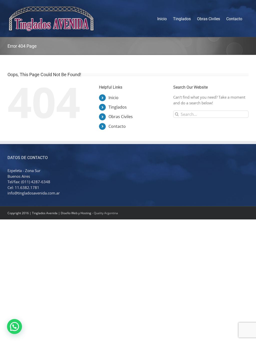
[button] (14, 326)
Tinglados (117, 107)
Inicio (113, 97)
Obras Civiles (120, 116)
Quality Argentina (106, 213)
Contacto (117, 126)
